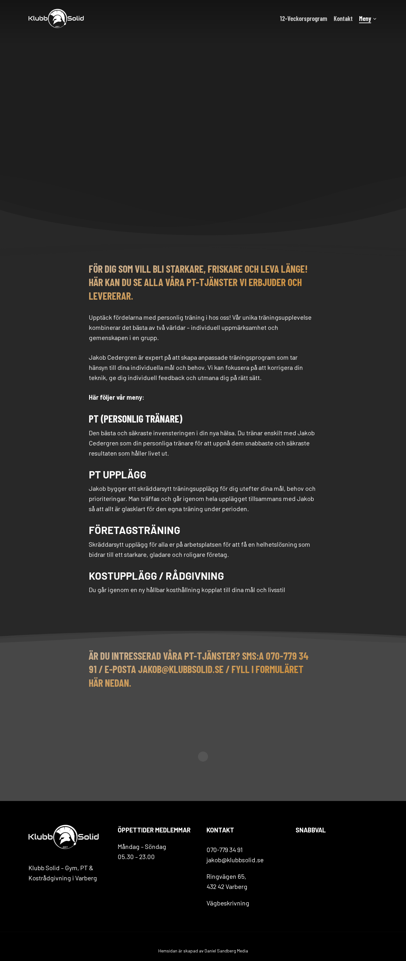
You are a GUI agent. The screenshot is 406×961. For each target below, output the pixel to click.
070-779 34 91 (224, 849)
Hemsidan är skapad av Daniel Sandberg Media (203, 950)
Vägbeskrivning (227, 903)
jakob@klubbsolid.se (235, 860)
